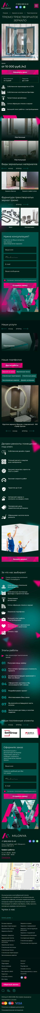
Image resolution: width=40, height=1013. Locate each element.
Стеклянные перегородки (10, 952)
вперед (19, 168)
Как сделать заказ (7, 971)
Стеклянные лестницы (9, 947)
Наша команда (6, 966)
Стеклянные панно (8, 950)
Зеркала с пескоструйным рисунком (29, 929)
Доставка (5, 979)
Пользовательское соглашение (12, 1010)
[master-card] (4, 1003)
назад (10, 168)
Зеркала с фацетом (8, 935)
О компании (5, 961)
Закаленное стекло (8, 928)
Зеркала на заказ (26, 923)
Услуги (23, 963)
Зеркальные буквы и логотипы (8, 941)
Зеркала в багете (7, 931)
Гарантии (5, 974)
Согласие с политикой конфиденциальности (21, 280)
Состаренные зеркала (28, 938)
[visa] (18, 1003)
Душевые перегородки (9, 926)
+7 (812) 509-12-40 (22, 4)
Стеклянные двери (27, 940)
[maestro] (11, 1003)
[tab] (23, 372)
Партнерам (5, 963)
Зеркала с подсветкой (28, 933)
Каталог (23, 961)
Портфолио (24, 966)
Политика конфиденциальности (13, 1007)
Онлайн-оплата (26, 968)
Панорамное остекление (29, 935)
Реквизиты (6, 857)
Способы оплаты (7, 976)
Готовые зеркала (7, 923)
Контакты (5, 968)
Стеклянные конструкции (29, 943)
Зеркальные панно (8, 945)
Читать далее (6, 917)
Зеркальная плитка (8, 938)
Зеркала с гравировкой (28, 926)
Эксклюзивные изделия (9, 955)
